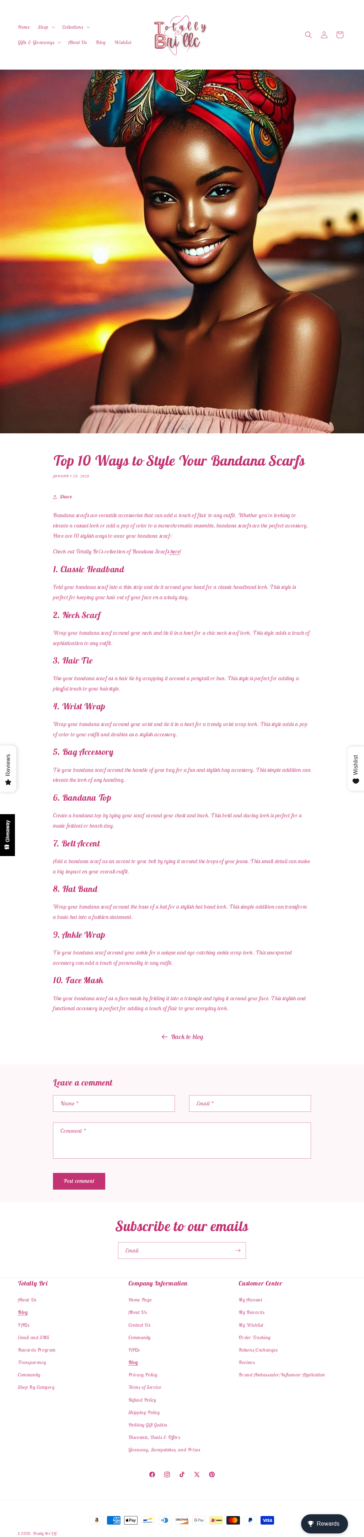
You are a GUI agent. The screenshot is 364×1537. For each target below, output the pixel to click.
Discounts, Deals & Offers (154, 1437)
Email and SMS (33, 1337)
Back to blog (187, 1037)
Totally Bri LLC (45, 1533)
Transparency (32, 1362)
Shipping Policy (144, 1412)
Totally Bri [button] (33, 1283)
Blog (23, 1312)
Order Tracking (255, 1337)
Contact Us (139, 1325)
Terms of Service (144, 1387)
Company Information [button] (158, 1283)
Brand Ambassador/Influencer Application (282, 1374)
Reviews (247, 1362)
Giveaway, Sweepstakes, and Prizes (164, 1449)
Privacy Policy (142, 1374)
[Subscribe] (238, 1250)
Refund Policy (142, 1400)
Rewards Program (37, 1350)
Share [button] (66, 496)
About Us (27, 1300)
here (174, 551)
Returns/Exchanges (258, 1350)
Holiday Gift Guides (147, 1425)
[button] (46, 27)
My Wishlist (251, 1325)
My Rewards (251, 1312)
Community (29, 1374)
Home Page (140, 1300)
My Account (250, 1300)
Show (7, 835)
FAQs (24, 1325)
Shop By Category (36, 1387)
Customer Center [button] (260, 1283)
